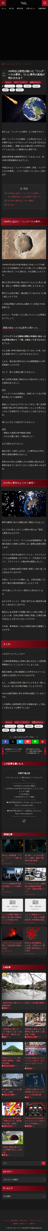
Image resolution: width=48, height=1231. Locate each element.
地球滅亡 (36, 86)
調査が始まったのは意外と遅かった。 (27, 197)
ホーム (7, 1220)
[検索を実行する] (43, 1163)
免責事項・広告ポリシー (20, 1223)
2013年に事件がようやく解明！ (21, 201)
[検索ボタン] (45, 3)
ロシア (19, 86)
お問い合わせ (23, 1220)
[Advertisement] (24, 36)
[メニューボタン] (3, 3)
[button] (5, 742)
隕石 (12, 90)
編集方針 (32, 1223)
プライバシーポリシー (36, 1220)
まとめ (10, 205)
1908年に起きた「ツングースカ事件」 (24, 193)
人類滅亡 (27, 86)
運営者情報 (14, 1220)
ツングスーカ (10, 86)
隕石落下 (20, 90)
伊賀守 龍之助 (24, 773)
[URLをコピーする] (42, 742)
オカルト (8, 82)
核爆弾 (5, 90)
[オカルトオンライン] (24, 3)
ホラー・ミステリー (20, 82)
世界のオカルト (35, 82)
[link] (24, 821)
